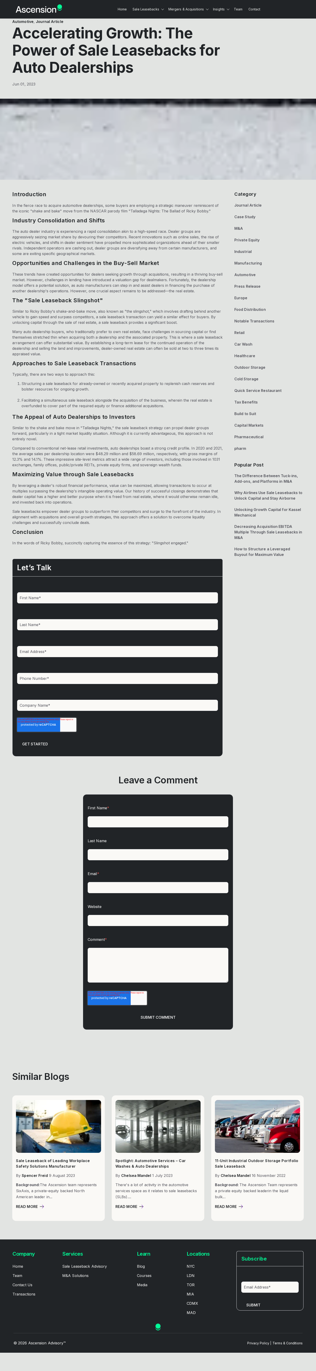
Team (238, 9)
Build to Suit (245, 413)
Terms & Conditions (288, 1343)
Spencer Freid (35, 1175)
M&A (238, 228)
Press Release (247, 286)
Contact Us (22, 1285)
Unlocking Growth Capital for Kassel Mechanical (267, 512)
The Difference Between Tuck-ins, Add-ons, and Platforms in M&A (266, 478)
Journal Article (49, 21)
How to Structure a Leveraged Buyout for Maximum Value (262, 552)
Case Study (244, 216)
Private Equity (247, 240)
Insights (219, 9)
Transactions (23, 1294)
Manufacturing (248, 263)
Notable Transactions (254, 321)
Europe (241, 298)
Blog (141, 1266)
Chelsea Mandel (136, 1175)
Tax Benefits (246, 402)
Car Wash (243, 344)
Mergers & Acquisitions (186, 9)
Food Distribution (250, 309)
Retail (239, 332)
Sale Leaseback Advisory (84, 1266)
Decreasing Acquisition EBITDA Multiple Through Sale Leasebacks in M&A (268, 532)
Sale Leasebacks (146, 9)
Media (142, 1285)
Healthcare (244, 355)
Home (122, 9)
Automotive (23, 21)
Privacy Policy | (259, 1343)
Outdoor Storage (250, 367)
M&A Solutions (75, 1275)
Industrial (243, 251)
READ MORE (27, 1206)
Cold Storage (246, 379)
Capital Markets (249, 425)
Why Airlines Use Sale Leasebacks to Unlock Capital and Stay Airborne (268, 495)
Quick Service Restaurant (258, 390)
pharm (240, 448)
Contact (254, 9)
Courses (144, 1275)
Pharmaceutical (248, 437)
